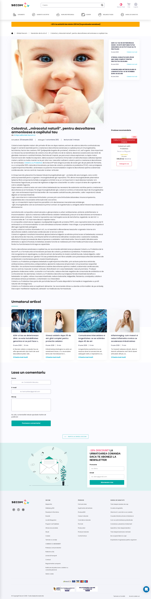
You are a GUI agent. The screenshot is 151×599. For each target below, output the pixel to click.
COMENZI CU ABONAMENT (53, 544)
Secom (21, 596)
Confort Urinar (82, 536)
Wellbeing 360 (50, 508)
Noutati (48, 516)
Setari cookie (50, 574)
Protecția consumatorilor (53, 548)
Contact (48, 560)
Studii (47, 532)
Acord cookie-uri (134, 596)
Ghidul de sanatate (52, 528)
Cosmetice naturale (84, 520)
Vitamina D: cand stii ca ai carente (121, 512)
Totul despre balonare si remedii (120, 532)
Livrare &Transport (51, 556)
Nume (13, 378)
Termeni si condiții (51, 540)
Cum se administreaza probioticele (121, 520)
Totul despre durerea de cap (119, 504)
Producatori (81, 528)
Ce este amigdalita (116, 508)
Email (92, 473)
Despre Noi (49, 504)
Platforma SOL (50, 552)
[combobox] (73, 5)
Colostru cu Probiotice (33, 163)
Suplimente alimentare (85, 508)
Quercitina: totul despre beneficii (120, 528)
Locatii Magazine (51, 520)
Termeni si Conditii (119, 596)
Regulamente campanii (53, 563)
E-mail (13, 388)
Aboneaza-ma (107, 482)
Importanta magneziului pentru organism (123, 540)
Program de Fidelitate (52, 524)
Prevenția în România (52, 512)
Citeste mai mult (132, 52)
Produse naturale (83, 532)
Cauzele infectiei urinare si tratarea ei (122, 516)
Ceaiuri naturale (83, 516)
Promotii (80, 524)
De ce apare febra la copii (118, 536)
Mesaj (13, 397)
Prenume (93, 465)
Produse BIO (81, 512)
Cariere (48, 536)
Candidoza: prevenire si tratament (121, 524)
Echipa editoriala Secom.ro (24, 135)
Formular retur (82, 504)
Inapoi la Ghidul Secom (77, 437)
